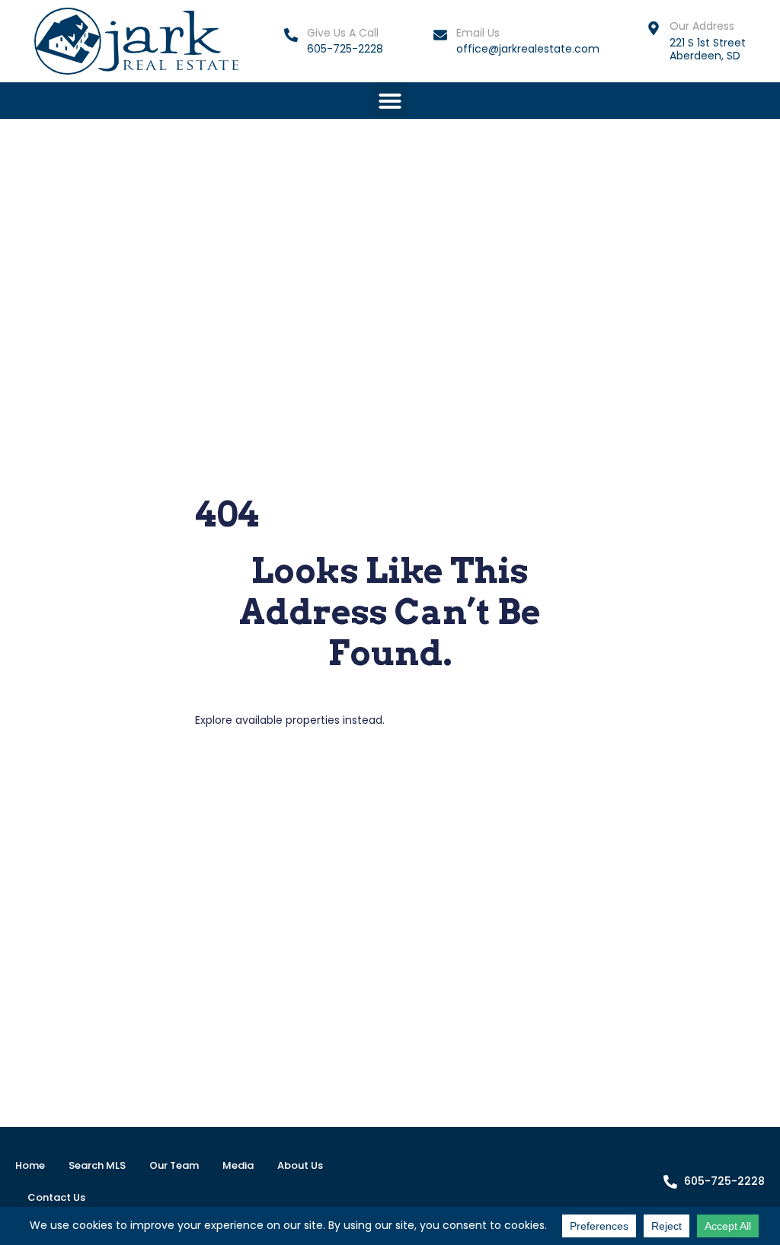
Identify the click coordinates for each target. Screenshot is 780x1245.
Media (238, 1165)
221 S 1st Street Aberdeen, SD (708, 49)
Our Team (174, 1165)
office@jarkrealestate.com (527, 48)
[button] (390, 100)
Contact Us (56, 1197)
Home (30, 1165)
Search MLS (97, 1165)
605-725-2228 (345, 48)
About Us (300, 1165)
